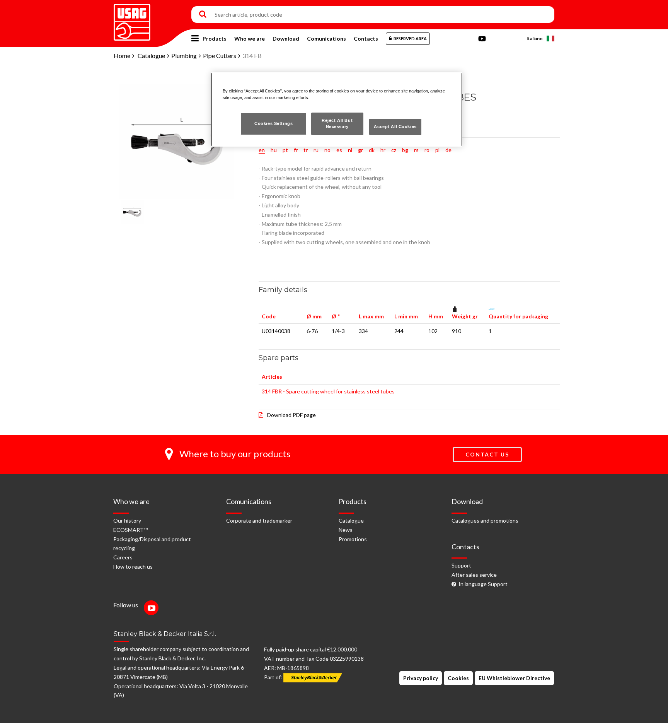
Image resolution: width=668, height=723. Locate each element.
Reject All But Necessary (337, 123)
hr (382, 150)
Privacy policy (420, 678)
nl (350, 150)
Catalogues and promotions (485, 520)
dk (372, 150)
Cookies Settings (273, 123)
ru (316, 150)
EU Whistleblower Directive (514, 678)
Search (202, 14)
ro (426, 150)
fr (296, 150)
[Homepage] (132, 19)
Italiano (535, 38)
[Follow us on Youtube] (153, 608)
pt (285, 150)
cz (393, 150)
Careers (123, 557)
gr (360, 150)
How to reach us (133, 566)
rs (416, 150)
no (327, 150)
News (346, 529)
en (262, 150)
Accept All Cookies (395, 126)
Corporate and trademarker (259, 520)
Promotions (353, 539)
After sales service (474, 574)
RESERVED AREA (410, 38)
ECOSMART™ (130, 529)
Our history (127, 520)
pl (437, 150)
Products (215, 38)
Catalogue (151, 55)
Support (461, 565)
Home (122, 55)
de (448, 150)
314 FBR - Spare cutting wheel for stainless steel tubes (328, 391)
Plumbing (184, 55)
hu (274, 150)
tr (305, 150)
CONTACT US (487, 454)
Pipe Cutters (219, 55)
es (339, 150)
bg (405, 150)
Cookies (458, 678)
